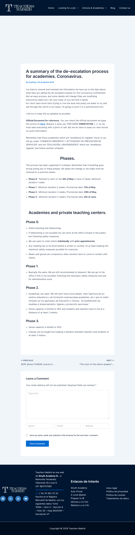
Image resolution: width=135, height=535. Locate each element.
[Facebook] (3, 498)
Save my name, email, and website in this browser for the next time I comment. (64, 435)
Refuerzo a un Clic (80, 505)
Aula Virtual (76, 491)
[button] (77, 8)
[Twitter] (10, 498)
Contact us (124, 8)
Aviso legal (111, 488)
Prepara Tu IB (77, 498)
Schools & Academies (93, 8)
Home (51, 8)
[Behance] (26, 498)
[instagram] (18, 498)
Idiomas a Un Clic (79, 502)
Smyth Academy (79, 488)
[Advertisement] (67, 35)
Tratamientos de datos (117, 498)
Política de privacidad (117, 491)
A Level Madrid (78, 495)
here (42, 124)
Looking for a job (67, 8)
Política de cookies (115, 495)
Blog (113, 8)
